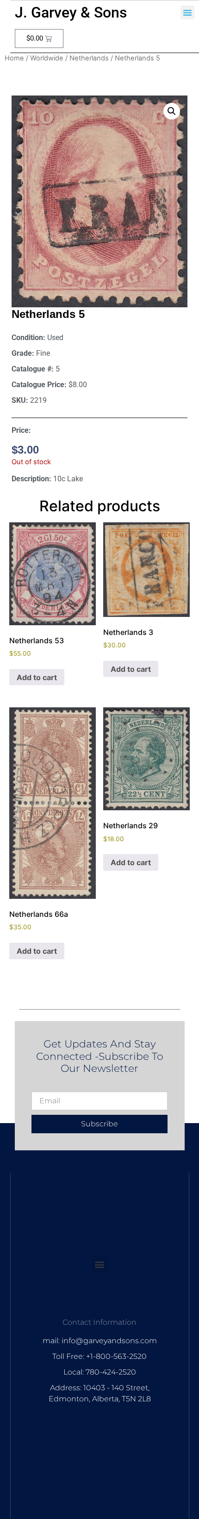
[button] (187, 12)
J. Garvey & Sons (71, 12)
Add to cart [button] (37, 677)
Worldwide (46, 58)
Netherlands (89, 58)
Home (14, 58)
